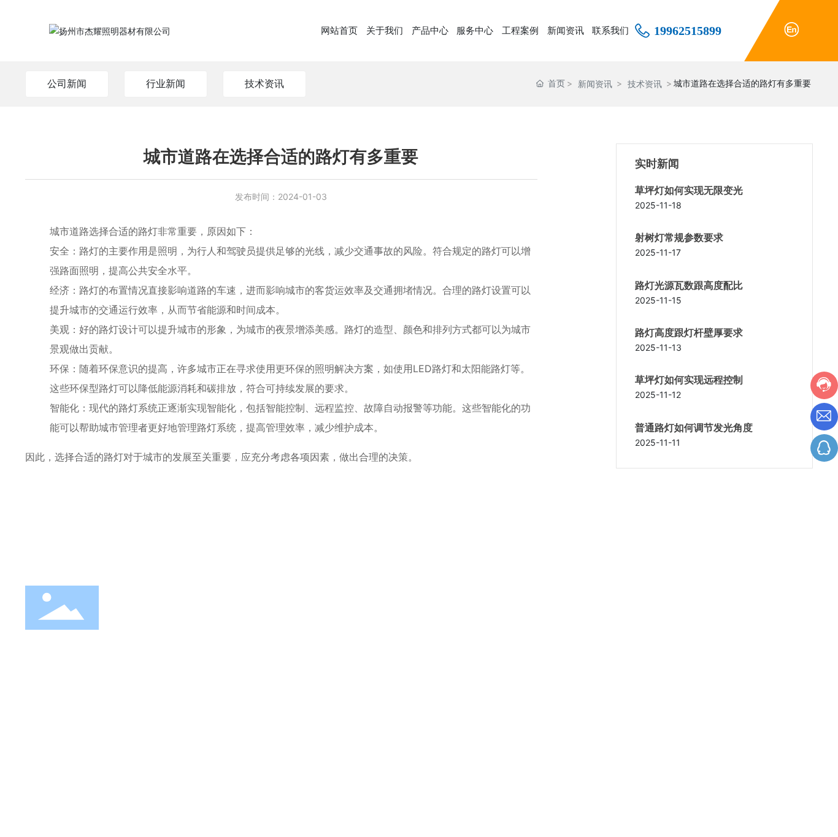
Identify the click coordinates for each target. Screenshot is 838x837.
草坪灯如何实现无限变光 (689, 190)
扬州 (720, 818)
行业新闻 (165, 83)
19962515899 (687, 30)
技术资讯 (264, 83)
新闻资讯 (595, 83)
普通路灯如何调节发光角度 (694, 427)
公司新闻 (66, 83)
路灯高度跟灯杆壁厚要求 (689, 332)
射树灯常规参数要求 (679, 237)
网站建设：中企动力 (674, 818)
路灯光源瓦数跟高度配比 (689, 285)
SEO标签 (752, 818)
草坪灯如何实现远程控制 (689, 380)
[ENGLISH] (791, 28)
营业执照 (795, 817)
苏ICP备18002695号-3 (574, 817)
